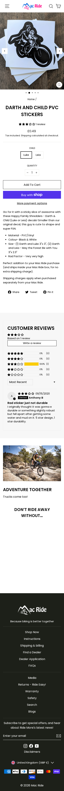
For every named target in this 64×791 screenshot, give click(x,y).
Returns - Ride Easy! (32, 685)
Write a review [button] (32, 343)
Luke (26, 155)
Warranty (32, 691)
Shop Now (32, 632)
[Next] (59, 51)
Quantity (32, 165)
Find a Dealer (32, 652)
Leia (38, 155)
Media (32, 678)
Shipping (26, 135)
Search (32, 705)
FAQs (32, 666)
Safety (32, 698)
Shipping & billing (32, 646)
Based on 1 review (18, 338)
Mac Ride (37, 785)
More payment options (32, 203)
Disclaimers (32, 752)
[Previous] (5, 51)
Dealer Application (32, 659)
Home (31, 99)
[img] (26, 393)
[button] (27, 124)
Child (32, 148)
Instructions (32, 639)
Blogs (32, 711)
